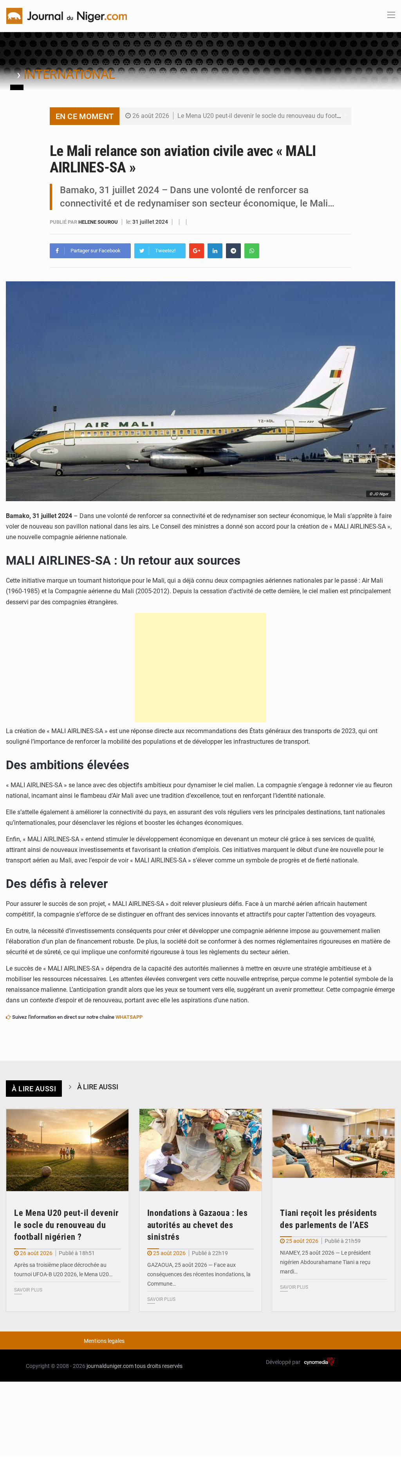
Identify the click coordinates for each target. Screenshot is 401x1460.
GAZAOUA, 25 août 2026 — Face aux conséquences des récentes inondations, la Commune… (199, 1274)
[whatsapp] (251, 250)
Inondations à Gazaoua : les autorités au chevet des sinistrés (197, 1225)
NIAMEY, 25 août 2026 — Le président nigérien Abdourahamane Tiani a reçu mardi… (325, 1262)
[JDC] (66, 15)
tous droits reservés (158, 1366)
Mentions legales (104, 1341)
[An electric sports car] (67, 1150)
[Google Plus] (196, 250)
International (69, 74)
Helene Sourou (98, 222)
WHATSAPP (129, 1017)
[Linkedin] (215, 250)
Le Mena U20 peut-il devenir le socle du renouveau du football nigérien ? (276, 116)
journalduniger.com (110, 1366)
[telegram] (233, 250)
